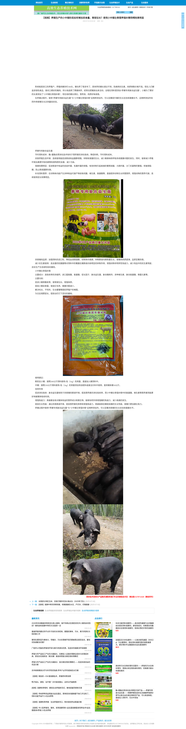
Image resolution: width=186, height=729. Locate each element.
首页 (129, 7)
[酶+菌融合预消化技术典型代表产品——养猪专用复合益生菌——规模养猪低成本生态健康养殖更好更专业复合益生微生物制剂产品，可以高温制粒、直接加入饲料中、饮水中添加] (103, 700)
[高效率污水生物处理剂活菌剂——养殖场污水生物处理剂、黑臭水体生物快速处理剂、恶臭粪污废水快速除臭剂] (103, 676)
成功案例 (135, 7)
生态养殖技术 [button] (114, 3)
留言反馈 (108, 721)
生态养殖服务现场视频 (53, 611)
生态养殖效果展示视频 (90, 611)
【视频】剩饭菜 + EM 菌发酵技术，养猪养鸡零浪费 (51, 676)
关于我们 (82, 721)
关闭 (183, 14)
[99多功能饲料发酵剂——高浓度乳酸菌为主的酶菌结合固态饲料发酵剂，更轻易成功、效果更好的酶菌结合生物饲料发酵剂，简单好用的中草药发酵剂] (103, 630)
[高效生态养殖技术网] (61, 10)
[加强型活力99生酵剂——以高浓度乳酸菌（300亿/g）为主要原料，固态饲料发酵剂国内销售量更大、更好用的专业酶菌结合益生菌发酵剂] (103, 651)
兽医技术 (142, 7)
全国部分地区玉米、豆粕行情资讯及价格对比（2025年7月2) (61, 601)
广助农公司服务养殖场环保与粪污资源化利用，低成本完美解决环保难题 (59, 648)
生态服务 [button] (144, 3)
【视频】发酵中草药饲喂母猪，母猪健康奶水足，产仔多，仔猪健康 (64, 604)
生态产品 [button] (129, 3)
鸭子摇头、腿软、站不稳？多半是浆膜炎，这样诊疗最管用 (54, 682)
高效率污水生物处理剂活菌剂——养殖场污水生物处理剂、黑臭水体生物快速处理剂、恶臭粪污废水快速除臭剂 (134, 668)
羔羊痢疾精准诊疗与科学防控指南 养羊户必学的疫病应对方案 (55, 670)
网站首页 (39, 3)
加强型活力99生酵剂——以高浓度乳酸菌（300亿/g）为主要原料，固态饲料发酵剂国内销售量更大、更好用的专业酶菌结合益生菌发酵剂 (135, 642)
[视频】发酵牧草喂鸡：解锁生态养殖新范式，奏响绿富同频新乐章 (57, 688)
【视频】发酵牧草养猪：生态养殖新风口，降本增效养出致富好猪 (57, 702)
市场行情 (150, 7)
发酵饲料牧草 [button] (84, 3)
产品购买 (99, 721)
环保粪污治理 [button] (99, 3)
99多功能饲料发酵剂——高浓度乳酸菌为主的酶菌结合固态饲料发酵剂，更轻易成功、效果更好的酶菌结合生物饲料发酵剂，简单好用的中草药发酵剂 (135, 625)
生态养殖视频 (38, 611)
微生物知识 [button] (69, 3)
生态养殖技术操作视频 (72, 611)
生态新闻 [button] (54, 3)
